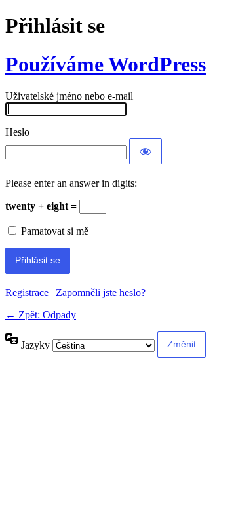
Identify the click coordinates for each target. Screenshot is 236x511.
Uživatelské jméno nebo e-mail (69, 96)
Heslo (17, 132)
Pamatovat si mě (54, 231)
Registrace (27, 292)
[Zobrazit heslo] (145, 151)
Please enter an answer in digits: (71, 183)
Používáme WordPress (105, 64)
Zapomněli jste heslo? (101, 292)
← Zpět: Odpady (40, 314)
